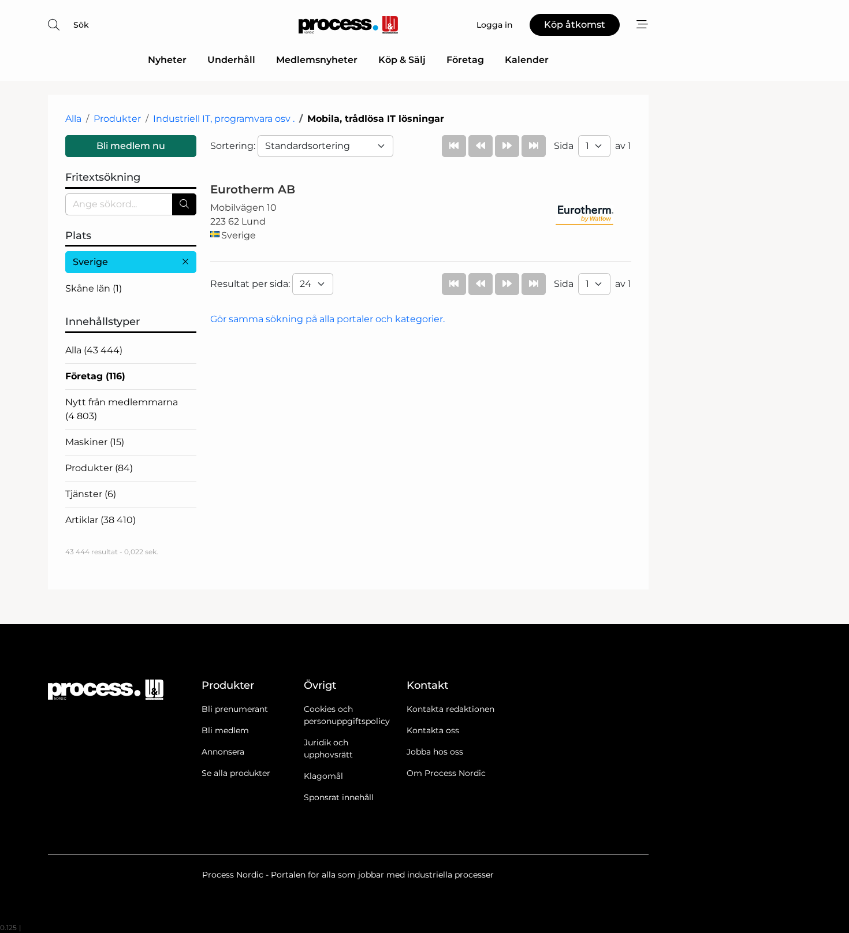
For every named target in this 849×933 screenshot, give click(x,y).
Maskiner (94, 441)
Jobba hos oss (435, 752)
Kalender (527, 59)
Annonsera (223, 752)
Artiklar (100, 519)
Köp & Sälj (402, 59)
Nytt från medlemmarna (121, 409)
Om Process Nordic (446, 773)
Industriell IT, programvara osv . (224, 118)
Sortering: (234, 145)
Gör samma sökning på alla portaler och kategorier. (327, 319)
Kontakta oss (433, 730)
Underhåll (231, 59)
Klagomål (323, 776)
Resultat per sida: (251, 283)
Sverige (90, 261)
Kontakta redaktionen (450, 709)
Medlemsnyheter (317, 59)
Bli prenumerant (235, 709)
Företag (465, 59)
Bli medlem (225, 730)
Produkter (117, 118)
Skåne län (93, 288)
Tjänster (90, 493)
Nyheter (167, 59)
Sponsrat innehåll (339, 797)
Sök (81, 25)
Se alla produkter (236, 773)
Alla (73, 118)
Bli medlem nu (130, 145)
